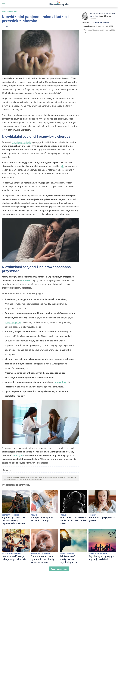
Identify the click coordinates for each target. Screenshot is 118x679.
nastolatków (60, 382)
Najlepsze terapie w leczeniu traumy (42, 519)
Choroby (92, 515)
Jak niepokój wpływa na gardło (101, 519)
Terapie (34, 515)
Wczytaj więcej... (59, 569)
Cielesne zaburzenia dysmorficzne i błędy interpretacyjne (42, 559)
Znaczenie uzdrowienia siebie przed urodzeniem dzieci (73, 520)
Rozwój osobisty (67, 554)
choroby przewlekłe (21, 142)
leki (62, 166)
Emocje (63, 515)
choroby (25, 280)
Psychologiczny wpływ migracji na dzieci (101, 558)
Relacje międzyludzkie (11, 554)
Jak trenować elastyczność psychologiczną (69, 559)
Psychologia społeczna (98, 554)
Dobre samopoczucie (10, 11)
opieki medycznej (13, 322)
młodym (18, 455)
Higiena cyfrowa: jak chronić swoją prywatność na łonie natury (13, 520)
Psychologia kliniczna (40, 554)
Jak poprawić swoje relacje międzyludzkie (14, 558)
